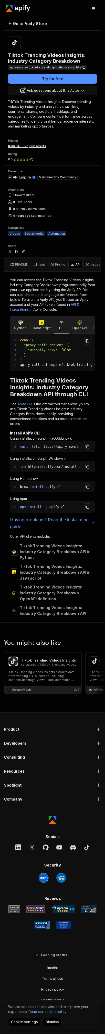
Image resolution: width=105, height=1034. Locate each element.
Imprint (52, 968)
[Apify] (18, 8)
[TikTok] (87, 847)
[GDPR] (44, 878)
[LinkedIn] (18, 847)
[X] (32, 847)
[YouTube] (59, 847)
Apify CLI (25, 404)
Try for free (52, 78)
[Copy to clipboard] (87, 341)
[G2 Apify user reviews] (89, 909)
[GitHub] (46, 847)
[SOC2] (61, 878)
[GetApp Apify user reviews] (14, 909)
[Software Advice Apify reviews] (35, 909)
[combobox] (52, 90)
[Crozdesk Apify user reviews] (63, 925)
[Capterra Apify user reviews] (63, 909)
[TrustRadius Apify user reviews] (42, 925)
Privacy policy (52, 989)
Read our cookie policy (47, 1011)
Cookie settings (24, 1022)
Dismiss (52, 1022)
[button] (52, 729)
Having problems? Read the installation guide (49, 523)
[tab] (19, 264)
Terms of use (52, 978)
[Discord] (73, 847)
